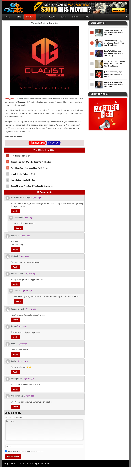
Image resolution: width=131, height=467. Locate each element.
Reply (15, 211)
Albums (52, 17)
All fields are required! (13, 417)
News (41, 17)
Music (18, 17)
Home (7, 17)
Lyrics (63, 17)
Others (75, 17)
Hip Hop (29, 17)
